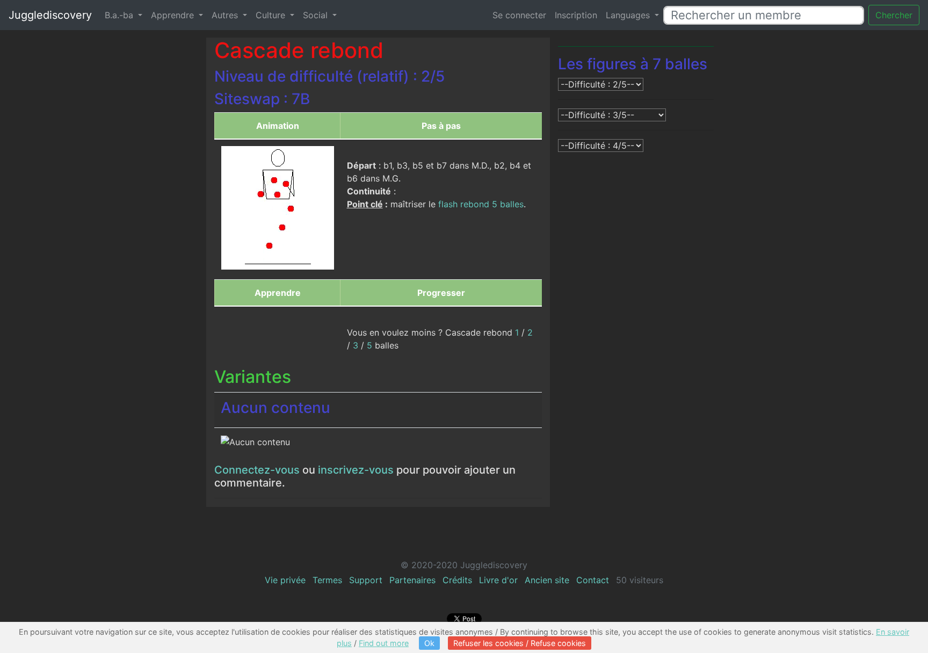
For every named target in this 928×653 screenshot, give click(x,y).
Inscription (576, 15)
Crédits (457, 580)
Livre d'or (498, 580)
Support (365, 580)
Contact (592, 580)
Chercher (893, 15)
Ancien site (547, 580)
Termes (327, 580)
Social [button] (316, 15)
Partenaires (412, 580)
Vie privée (285, 580)
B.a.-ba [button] (120, 15)
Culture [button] (272, 15)
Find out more (384, 643)
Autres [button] (226, 15)
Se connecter (519, 15)
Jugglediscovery (50, 15)
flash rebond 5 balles (481, 204)
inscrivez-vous (356, 469)
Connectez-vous (257, 469)
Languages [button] (629, 15)
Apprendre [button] (174, 15)
